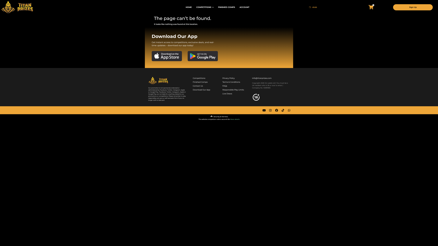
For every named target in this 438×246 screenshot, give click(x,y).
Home (189, 7)
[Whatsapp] (289, 110)
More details (235, 119)
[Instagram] (270, 110)
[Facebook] (276, 110)
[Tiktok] (283, 110)
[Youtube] (264, 110)
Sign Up (413, 7)
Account (244, 7)
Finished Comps (226, 7)
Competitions (203, 7)
